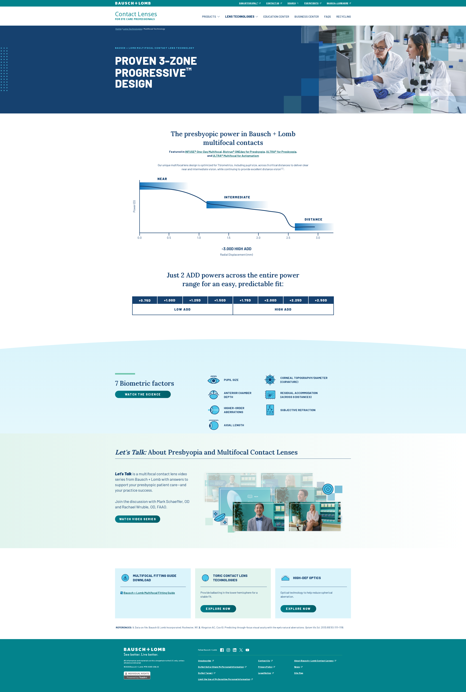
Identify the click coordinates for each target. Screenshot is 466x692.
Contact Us (264, 660)
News (297, 666)
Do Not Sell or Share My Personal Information (221, 666)
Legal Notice (264, 673)
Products (209, 16)
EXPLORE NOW (218, 608)
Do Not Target (205, 673)
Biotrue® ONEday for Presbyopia (244, 151)
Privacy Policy (265, 666)
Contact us (272, 3)
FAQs (327, 16)
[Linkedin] (234, 649)
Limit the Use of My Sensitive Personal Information (224, 679)
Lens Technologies (239, 16)
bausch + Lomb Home (337, 3)
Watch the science (143, 394)
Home (118, 28)
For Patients (311, 3)
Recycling (343, 16)
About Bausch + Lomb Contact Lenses (313, 660)
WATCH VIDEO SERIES (137, 519)
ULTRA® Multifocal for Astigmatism (236, 155)
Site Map (298, 673)
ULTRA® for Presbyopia (281, 151)
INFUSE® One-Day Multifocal (203, 151)
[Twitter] (241, 649)
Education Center (276, 16)
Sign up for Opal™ (248, 3)
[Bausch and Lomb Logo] (144, 651)
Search (291, 3)
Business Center (307, 16)
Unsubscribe (204, 660)
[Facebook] (222, 649)
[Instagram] (228, 649)
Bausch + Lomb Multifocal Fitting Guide (149, 592)
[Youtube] (247, 649)
